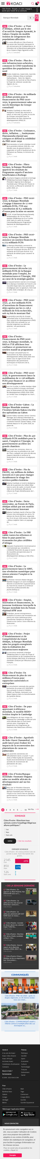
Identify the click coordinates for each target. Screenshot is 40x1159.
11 (26, 810)
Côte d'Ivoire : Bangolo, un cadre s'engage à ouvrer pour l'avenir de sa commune (17, 10)
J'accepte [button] (12, 1155)
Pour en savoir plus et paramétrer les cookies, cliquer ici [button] (18, 1149)
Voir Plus (31, 809)
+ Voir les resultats (24, 841)
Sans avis (9, 835)
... (21, 810)
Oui (7, 829)
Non (7, 832)
